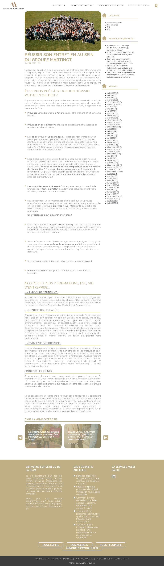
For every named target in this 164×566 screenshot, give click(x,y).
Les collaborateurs (114, 22)
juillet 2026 (111, 93)
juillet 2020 (111, 203)
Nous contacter (104, 559)
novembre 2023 (113, 149)
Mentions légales (84, 559)
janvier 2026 (112, 100)
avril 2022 (111, 178)
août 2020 (111, 201)
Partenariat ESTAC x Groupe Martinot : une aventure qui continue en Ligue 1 (118, 47)
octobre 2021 (112, 187)
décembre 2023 (113, 147)
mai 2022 (111, 176)
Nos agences (79, 544)
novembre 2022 (113, 167)
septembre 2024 (113, 127)
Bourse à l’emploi (138, 5)
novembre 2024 (113, 122)
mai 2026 (110, 97)
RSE (108, 29)
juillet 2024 (111, 131)
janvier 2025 (112, 118)
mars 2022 (111, 181)
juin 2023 (110, 156)
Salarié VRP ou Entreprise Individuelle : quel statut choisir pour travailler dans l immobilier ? (121, 68)
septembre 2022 (113, 172)
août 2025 (111, 106)
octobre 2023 (112, 151)
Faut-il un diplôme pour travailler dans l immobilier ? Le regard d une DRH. (120, 54)
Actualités (59, 5)
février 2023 (111, 160)
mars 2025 (111, 113)
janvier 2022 (112, 185)
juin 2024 (110, 133)
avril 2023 (111, 158)
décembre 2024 (113, 120)
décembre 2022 (113, 165)
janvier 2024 (112, 145)
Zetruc (92, 563)
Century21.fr (122, 559)
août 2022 (111, 174)
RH (108, 27)
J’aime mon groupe (81, 5)
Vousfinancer (46, 142)
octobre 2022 (112, 169)
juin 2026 (110, 95)
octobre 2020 (112, 198)
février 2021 (111, 192)
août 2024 (111, 129)
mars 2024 (111, 140)
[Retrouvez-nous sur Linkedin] (113, 477)
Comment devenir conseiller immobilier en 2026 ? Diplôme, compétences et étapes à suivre (120, 61)
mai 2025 (110, 109)
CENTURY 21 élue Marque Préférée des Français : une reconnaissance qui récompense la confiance (121, 74)
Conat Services (65, 142)
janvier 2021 (112, 194)
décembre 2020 (113, 196)
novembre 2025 (113, 104)
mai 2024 (110, 136)
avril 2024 (111, 138)
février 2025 (111, 115)
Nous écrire (50, 544)
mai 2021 (110, 190)
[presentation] (20, 437)
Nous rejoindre (111, 544)
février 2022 (112, 183)
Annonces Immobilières (82, 547)
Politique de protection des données (53, 559)
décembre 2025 (113, 102)
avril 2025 (111, 111)
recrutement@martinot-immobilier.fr (43, 408)
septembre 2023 (113, 154)
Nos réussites (112, 25)
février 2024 (111, 142)
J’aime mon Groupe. (81, 411)
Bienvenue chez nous (110, 5)
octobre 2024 (112, 124)
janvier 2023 (112, 163)
